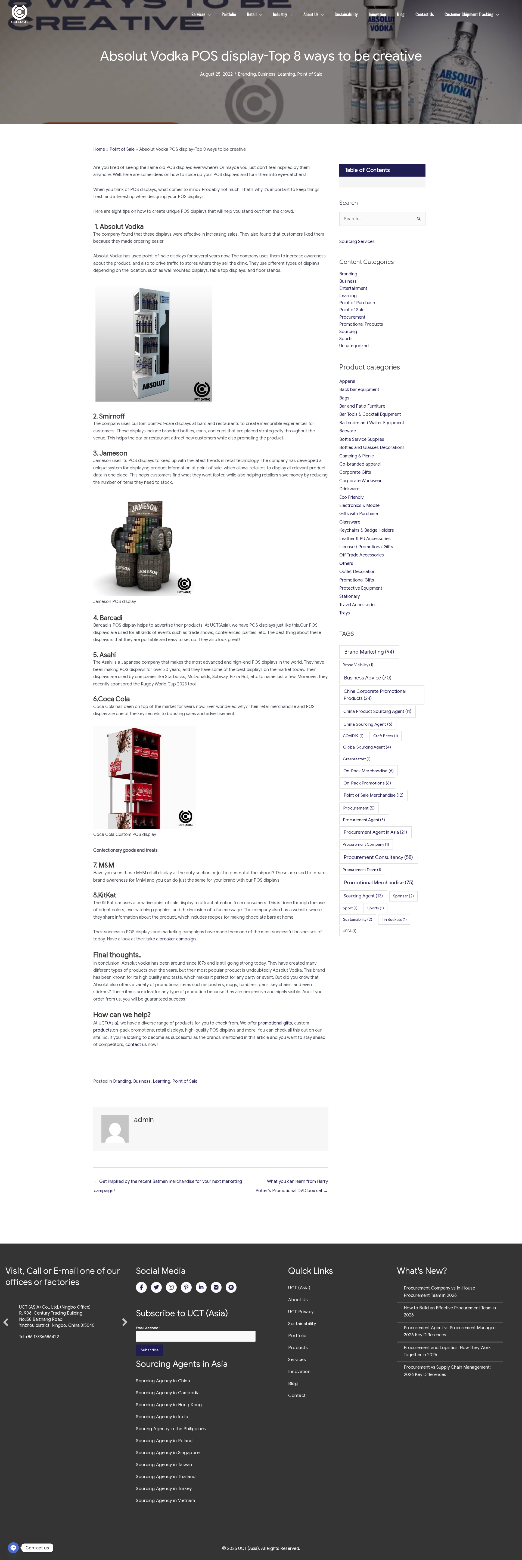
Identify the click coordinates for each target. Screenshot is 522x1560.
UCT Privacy (301, 1312)
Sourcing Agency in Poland (164, 1441)
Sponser (403, 896)
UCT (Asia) (299, 1288)
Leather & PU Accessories (365, 538)
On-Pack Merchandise (368, 770)
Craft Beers (385, 735)
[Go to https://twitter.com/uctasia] (156, 1287)
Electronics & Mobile (359, 505)
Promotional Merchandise (379, 882)
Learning (286, 74)
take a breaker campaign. (171, 939)
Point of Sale (309, 74)
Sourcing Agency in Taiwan (164, 1464)
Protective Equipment (360, 588)
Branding (247, 74)
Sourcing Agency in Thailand (166, 1476)
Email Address (148, 1328)
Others (346, 563)
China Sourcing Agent (367, 724)
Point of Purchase (357, 303)
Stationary (349, 596)
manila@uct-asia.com (40, 1365)
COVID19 (353, 735)
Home (99, 149)
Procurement (352, 317)
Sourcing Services (357, 241)
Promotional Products (361, 324)
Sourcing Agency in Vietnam (165, 1500)
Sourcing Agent (363, 896)
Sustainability (357, 919)
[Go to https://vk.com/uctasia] (216, 1287)
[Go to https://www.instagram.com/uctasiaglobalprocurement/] (171, 1287)
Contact (297, 1395)
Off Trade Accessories (361, 555)
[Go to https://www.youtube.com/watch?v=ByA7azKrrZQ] (231, 1287)
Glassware (349, 522)
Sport (350, 908)
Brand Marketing (369, 652)
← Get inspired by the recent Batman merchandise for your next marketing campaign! (168, 1183)
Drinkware (349, 489)
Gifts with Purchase (358, 513)
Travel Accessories (358, 605)
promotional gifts (275, 1023)
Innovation (299, 1371)
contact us (136, 1044)
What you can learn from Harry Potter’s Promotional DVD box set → (292, 1183)
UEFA (349, 930)
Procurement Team (362, 869)
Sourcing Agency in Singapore (168, 1453)
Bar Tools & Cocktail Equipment (370, 414)
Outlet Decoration (357, 571)
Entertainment (353, 288)
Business (266, 74)
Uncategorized (354, 346)
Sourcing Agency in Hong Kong (169, 1405)
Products (298, 1347)
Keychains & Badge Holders (366, 530)
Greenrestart (357, 758)
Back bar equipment (359, 389)
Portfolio (297, 1336)
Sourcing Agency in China (163, 1381)
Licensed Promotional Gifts (366, 547)
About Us (298, 1300)
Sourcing (348, 331)
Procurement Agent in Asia (375, 832)
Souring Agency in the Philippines (171, 1429)
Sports (346, 338)
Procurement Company (366, 844)
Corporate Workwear (360, 481)
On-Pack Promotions (367, 783)
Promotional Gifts (356, 580)
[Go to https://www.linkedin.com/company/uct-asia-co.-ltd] (201, 1287)
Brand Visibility (358, 664)
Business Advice (367, 678)
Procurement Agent (364, 819)
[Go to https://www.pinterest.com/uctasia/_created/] (186, 1287)
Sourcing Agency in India (162, 1417)
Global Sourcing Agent (367, 747)
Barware (347, 431)
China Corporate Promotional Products (375, 694)
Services (297, 1359)
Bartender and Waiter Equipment (371, 423)
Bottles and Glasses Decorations (372, 447)
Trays (344, 613)
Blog (293, 1383)
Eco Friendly (351, 497)
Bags (344, 398)
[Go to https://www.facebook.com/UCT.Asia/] (141, 1287)
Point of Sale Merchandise (373, 795)
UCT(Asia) (108, 1023)
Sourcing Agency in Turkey (164, 1488)
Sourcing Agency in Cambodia (168, 1393)
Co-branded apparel (360, 464)
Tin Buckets (394, 919)
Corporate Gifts (355, 472)
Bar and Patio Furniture (362, 406)
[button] (5, 1336)
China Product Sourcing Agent (377, 711)
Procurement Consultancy (378, 857)
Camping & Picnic (356, 456)
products (102, 1030)
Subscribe (150, 1349)
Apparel (347, 381)
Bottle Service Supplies (361, 439)
